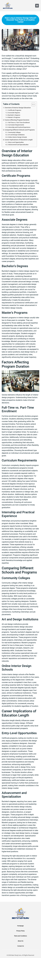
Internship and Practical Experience (19, 127)
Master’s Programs (14, 117)
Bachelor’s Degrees (14, 115)
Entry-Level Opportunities (16, 142)
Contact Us (20, 946)
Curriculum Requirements (16, 125)
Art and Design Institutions (16, 135)
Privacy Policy (20, 931)
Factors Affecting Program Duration (17, 120)
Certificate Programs (14, 110)
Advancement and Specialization (18, 144)
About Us (20, 941)
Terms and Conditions (20, 936)
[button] (37, 5)
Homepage (20, 926)
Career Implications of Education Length (19, 140)
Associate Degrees (14, 112)
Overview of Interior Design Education (18, 108)
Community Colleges (14, 132)
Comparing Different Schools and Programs (20, 130)
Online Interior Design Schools (17, 137)
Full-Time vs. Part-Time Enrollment (19, 122)
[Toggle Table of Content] (32, 104)
